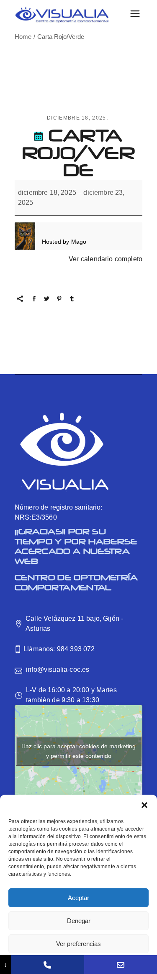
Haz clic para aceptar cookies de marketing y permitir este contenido (78, 751)
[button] (144, 805)
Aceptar (78, 897)
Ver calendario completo (105, 259)
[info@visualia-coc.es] (120, 964)
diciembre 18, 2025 (76, 118)
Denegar (78, 920)
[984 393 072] (47, 964)
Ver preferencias (78, 943)
